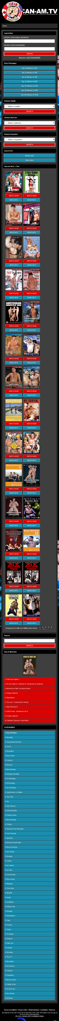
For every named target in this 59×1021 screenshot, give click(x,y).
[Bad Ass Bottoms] (13, 388)
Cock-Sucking (11, 833)
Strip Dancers (11, 806)
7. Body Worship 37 (11, 707)
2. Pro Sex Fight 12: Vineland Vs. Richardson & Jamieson (24, 684)
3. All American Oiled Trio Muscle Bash (17, 688)
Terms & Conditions (10, 1009)
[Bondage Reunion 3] (31, 583)
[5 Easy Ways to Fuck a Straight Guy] (13, 225)
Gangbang (9, 975)
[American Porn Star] (31, 290)
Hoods (8, 897)
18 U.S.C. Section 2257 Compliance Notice (29, 1016)
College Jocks (11, 984)
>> (44, 629)
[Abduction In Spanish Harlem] (31, 225)
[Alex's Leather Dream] (13, 258)
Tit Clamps (10, 934)
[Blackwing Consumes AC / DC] (13, 551)
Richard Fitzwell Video (13, 842)
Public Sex (9, 943)
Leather (9, 861)
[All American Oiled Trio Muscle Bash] (31, 258)
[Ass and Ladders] (13, 355)
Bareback (9, 998)
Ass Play (9, 870)
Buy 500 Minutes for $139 (29, 95)
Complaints (44, 1009)
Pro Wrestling (10, 778)
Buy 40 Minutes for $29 (29, 77)
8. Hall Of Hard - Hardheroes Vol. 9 (16, 711)
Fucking (9, 925)
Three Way (10, 888)
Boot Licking (10, 879)
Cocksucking (10, 874)
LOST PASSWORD (33, 58)
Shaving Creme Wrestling (14, 829)
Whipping (9, 884)
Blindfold (9, 893)
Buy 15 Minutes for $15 (29, 68)
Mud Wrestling (11, 820)
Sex (7, 801)
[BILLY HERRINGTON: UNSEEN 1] (31, 486)
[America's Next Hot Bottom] (13, 290)
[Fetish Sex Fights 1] (29, 675)
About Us (52, 1009)
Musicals (9, 765)
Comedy (9, 948)
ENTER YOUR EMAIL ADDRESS (16, 38)
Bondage (9, 856)
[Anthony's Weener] (31, 323)
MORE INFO (13, 200)
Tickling (9, 824)
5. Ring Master (10, 697)
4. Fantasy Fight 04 (11, 693)
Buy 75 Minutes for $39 (29, 81)
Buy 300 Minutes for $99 (30, 90)
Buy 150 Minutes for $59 (30, 86)
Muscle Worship (11, 847)
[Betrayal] (31, 421)
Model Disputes (34, 1009)
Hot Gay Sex (10, 989)
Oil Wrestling (10, 783)
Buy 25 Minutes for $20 (29, 72)
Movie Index (30, 160)
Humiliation (10, 902)
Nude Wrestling (11, 810)
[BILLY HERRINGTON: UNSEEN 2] (13, 518)
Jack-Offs (9, 797)
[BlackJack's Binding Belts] (31, 518)
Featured (9, 760)
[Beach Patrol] (13, 421)
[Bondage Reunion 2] (13, 583)
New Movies (10, 966)
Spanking (9, 838)
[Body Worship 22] (31, 551)
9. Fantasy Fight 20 (11, 716)
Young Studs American (13, 742)
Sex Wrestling (11, 788)
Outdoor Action (11, 815)
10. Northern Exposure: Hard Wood (16, 720)
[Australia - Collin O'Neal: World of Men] (31, 355)
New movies (10, 756)
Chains (8, 929)
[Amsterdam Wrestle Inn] (13, 323)
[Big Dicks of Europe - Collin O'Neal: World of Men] (31, 453)
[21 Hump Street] (13, 193)
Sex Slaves (10, 865)
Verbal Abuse (10, 916)
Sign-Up (22, 58)
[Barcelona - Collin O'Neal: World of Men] (31, 388)
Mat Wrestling (11, 769)
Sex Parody (10, 852)
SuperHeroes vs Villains (14, 792)
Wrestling (9, 737)
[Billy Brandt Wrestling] (13, 486)
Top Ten (9, 957)
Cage (8, 920)
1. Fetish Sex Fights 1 (12, 679)
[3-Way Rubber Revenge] (31, 193)
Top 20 (8, 746)
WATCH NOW (14, 196)
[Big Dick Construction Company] (13, 453)
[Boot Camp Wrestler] (31, 616)
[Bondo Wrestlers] (13, 616)
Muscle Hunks (11, 980)
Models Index (29, 156)
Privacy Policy (23, 1009)
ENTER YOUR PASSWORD (14, 45)
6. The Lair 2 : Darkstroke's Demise (17, 702)
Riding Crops (10, 906)
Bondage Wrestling (12, 774)
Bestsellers (10, 751)
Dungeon (9, 938)
